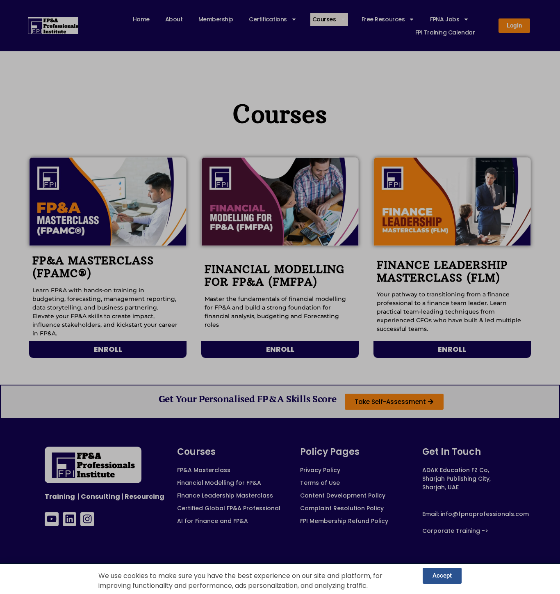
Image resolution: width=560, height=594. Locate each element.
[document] (280, 297)
